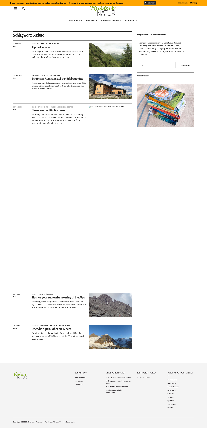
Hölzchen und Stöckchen (42, 294)
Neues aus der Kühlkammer (48, 110)
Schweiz (170, 394)
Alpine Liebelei (41, 47)
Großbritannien (173, 387)
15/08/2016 (17, 44)
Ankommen (91, 20)
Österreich (171, 390)
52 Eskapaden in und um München (118, 377)
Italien (56, 44)
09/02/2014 (17, 107)
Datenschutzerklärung (187, 3)
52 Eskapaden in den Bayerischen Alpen (118, 382)
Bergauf (35, 44)
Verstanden (150, 2)
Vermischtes (131, 20)
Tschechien (171, 404)
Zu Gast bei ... (55, 75)
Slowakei (170, 397)
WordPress (49, 422)
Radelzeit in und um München (117, 386)
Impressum (79, 381)
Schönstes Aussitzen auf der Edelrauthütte (57, 79)
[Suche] (23, 8)
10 (16, 328)
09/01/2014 (17, 294)
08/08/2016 (17, 75)
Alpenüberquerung (40, 325)
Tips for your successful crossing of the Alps (58, 297)
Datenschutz (79, 384)
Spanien (170, 400)
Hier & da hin (75, 20)
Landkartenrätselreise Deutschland (114, 391)
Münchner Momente (111, 20)
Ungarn (170, 407)
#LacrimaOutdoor (143, 377)
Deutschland (172, 380)
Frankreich (171, 383)
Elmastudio (70, 422)
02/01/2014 (17, 325)
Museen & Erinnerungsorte (61, 107)
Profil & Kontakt (80, 377)
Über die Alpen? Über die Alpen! (51, 329)
